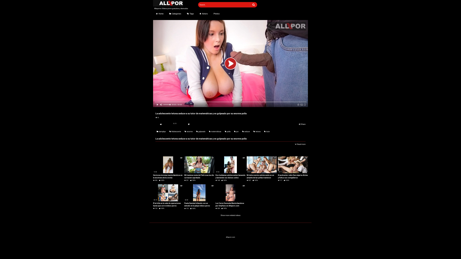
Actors (205, 14)
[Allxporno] (168, 3)
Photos (216, 14)
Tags (192, 14)
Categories (176, 14)
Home (161, 14)
